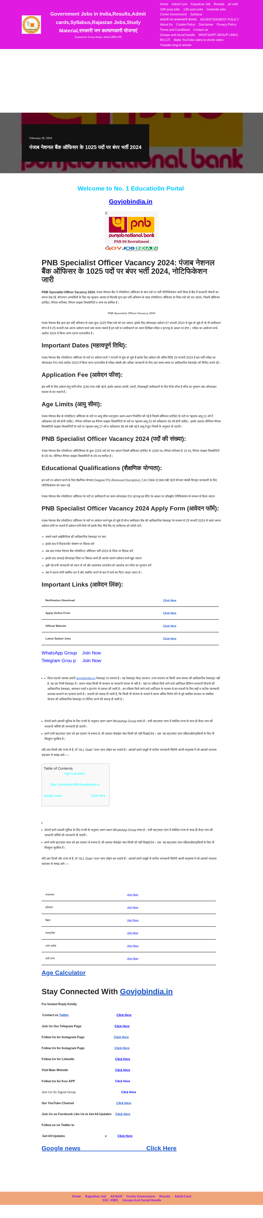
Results (219, 4)
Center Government (173, 14)
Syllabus (196, 14)
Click (119, 1026)
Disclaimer (206, 24)
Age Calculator (74, 773)
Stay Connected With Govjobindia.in (74, 784)
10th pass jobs (170, 9)
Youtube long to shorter (176, 45)
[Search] (237, 52)
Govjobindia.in (130, 201)
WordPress (37, 1213)
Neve (6, 1213)
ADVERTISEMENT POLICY (219, 19)
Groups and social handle (177, 35)
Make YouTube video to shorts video (198, 40)
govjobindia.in (85, 678)
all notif (233, 4)
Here (126, 1026)
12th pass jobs (193, 9)
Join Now (91, 652)
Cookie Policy (185, 24)
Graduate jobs (216, 9)
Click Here (169, 600)
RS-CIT (165, 40)
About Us (166, 24)
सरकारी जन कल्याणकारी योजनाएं (178, 19)
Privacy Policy (226, 24)
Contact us (200, 29)
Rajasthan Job (200, 4)
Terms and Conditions (175, 29)
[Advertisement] (131, 84)
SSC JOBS (110, 1200)
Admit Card (179, 4)
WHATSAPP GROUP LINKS (218, 35)
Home (164, 4)
